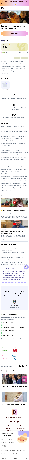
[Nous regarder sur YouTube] (14, 421)
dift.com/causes (23, 338)
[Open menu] (26, 8)
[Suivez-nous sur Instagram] (17, 421)
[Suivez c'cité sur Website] (26, 366)
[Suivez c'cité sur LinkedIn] (23, 366)
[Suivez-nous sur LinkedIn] (11, 421)
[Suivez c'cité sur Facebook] (19, 366)
